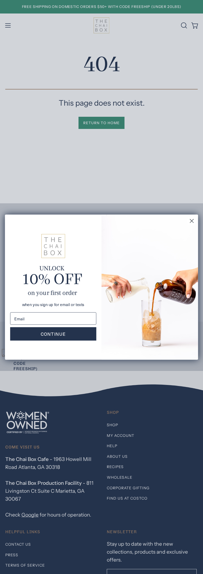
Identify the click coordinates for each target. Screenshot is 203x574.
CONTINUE (53, 333)
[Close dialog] (191, 221)
